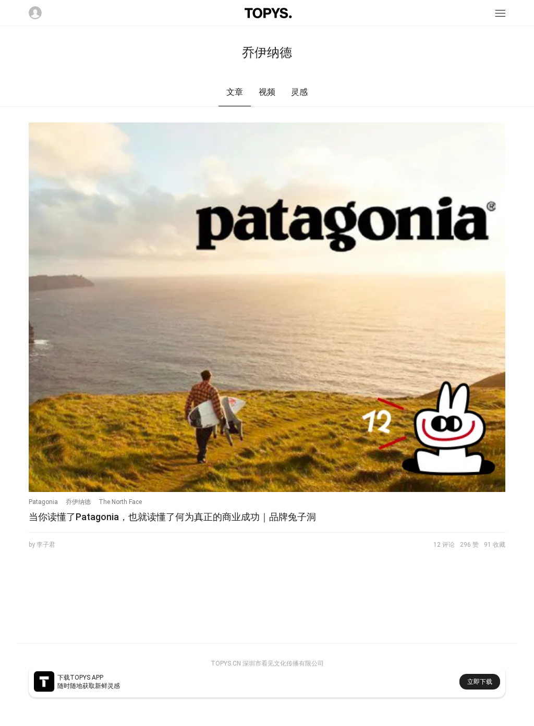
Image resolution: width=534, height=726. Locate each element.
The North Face (120, 502)
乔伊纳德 (78, 502)
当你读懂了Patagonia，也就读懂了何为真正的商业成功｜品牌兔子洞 (172, 516)
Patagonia (43, 502)
